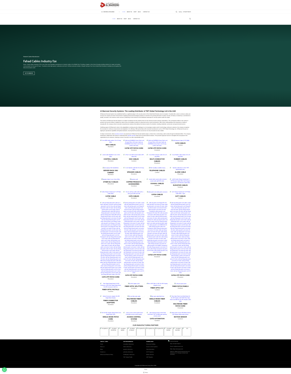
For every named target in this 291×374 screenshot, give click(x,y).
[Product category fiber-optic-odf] (157, 287)
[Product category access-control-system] (133, 317)
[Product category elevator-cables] (180, 183)
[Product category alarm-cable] (180, 171)
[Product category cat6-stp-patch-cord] (133, 240)
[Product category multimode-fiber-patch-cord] (180, 302)
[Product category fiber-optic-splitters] (133, 286)
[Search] (176, 11)
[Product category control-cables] (110, 158)
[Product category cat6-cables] (133, 195)
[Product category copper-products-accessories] (133, 183)
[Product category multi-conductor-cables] (157, 159)
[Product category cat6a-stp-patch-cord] (180, 240)
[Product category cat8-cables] (180, 143)
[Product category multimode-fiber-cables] (133, 300)
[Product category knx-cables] (133, 158)
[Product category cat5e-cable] (110, 195)
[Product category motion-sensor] (180, 316)
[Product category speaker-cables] (133, 171)
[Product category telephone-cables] (157, 170)
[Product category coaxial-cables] (157, 182)
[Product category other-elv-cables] (110, 181)
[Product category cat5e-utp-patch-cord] (157, 146)
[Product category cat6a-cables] (157, 194)
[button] (4, 369)
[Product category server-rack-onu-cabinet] (110, 171)
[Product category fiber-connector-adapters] (110, 300)
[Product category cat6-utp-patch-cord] (110, 241)
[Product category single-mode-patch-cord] (110, 317)
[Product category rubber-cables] (180, 158)
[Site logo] (109, 4)
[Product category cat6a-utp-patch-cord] (157, 230)
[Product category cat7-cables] (180, 195)
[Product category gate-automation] (157, 317)
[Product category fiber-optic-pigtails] (110, 288)
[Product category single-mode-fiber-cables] (157, 300)
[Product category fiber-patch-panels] (180, 286)
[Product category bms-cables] (110, 144)
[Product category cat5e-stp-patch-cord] (133, 146)
